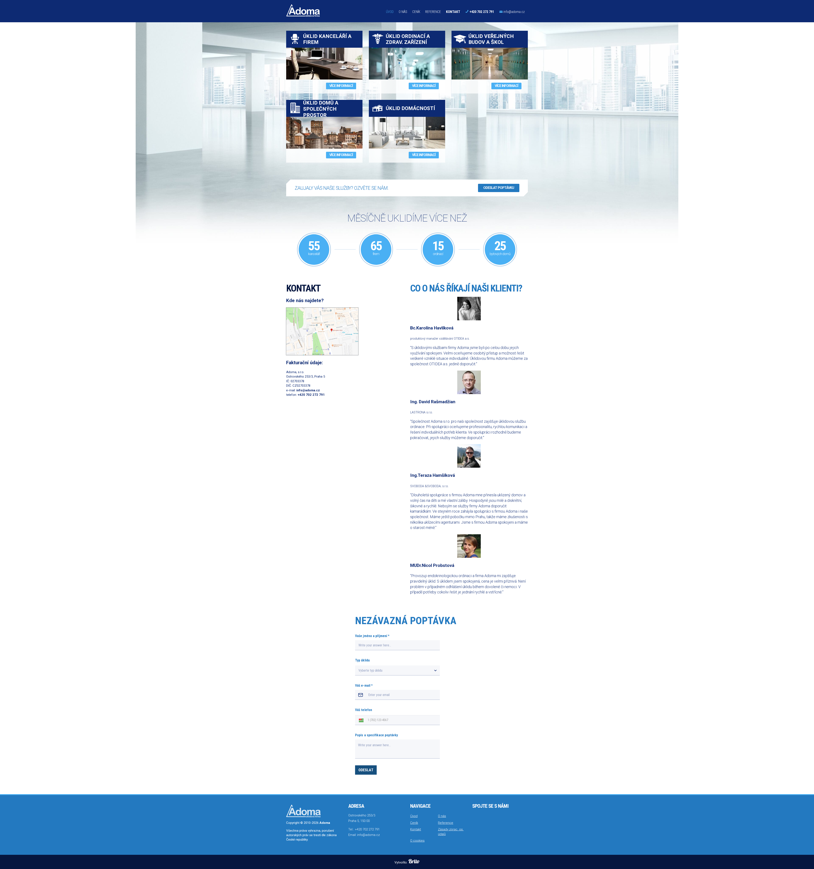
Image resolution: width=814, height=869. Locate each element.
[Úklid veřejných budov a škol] (490, 64)
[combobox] (393, 670)
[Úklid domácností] (407, 133)
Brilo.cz (414, 861)
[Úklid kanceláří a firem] (324, 64)
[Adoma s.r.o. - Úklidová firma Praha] (303, 10)
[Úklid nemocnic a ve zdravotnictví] (407, 64)
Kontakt (453, 12)
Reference (433, 12)
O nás (403, 12)
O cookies (417, 840)
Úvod (390, 12)
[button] (360, 720)
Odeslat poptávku (498, 188)
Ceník (416, 12)
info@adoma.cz (514, 12)
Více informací (341, 86)
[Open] (435, 671)
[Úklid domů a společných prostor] (324, 133)
